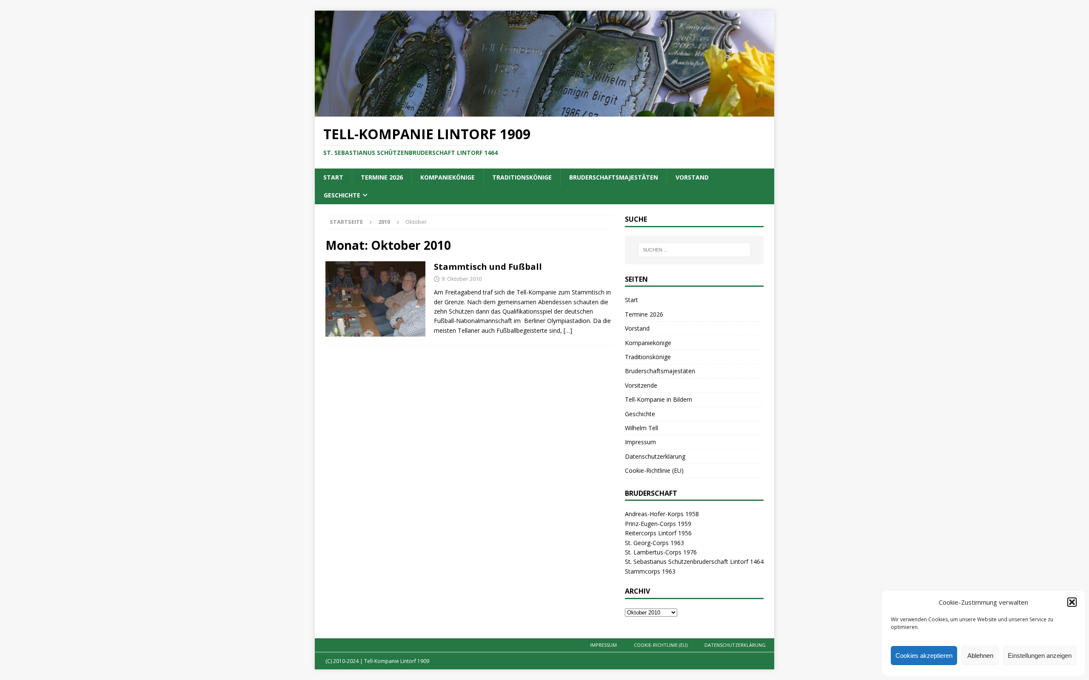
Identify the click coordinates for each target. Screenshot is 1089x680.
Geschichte (342, 195)
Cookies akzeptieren (923, 655)
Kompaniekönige (447, 177)
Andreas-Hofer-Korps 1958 (662, 514)
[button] (1072, 602)
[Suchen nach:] (694, 250)
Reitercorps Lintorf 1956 (658, 533)
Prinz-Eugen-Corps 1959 (658, 524)
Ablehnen (980, 655)
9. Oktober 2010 (462, 279)
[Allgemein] (375, 299)
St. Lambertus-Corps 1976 (661, 552)
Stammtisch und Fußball (488, 266)
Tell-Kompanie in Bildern (658, 399)
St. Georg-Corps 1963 (654, 543)
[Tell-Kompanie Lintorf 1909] (544, 112)
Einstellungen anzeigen (1040, 655)
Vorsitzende (641, 385)
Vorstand (692, 177)
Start (333, 177)
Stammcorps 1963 (650, 571)
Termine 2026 (382, 177)
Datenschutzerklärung (655, 456)
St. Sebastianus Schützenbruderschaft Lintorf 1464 (694, 561)
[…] (568, 330)
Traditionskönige (522, 177)
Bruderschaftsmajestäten (613, 177)
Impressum (640, 442)
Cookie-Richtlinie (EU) (654, 470)
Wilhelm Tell (641, 428)
